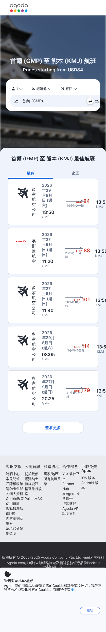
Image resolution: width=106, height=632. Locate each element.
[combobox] (51, 100)
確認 (90, 610)
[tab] (30, 173)
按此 (73, 589)
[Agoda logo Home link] (19, 7)
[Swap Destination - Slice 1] (90, 100)
